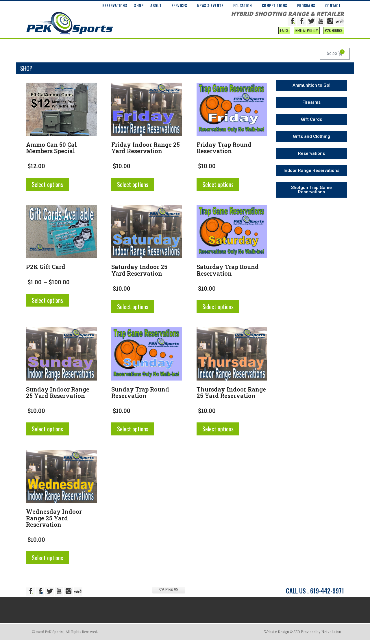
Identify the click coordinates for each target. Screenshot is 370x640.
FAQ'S (284, 30)
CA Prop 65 (168, 589)
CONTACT (333, 5)
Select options (47, 184)
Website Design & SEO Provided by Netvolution (302, 631)
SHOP (138, 5)
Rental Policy (306, 30)
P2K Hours (333, 30)
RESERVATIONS (114, 5)
